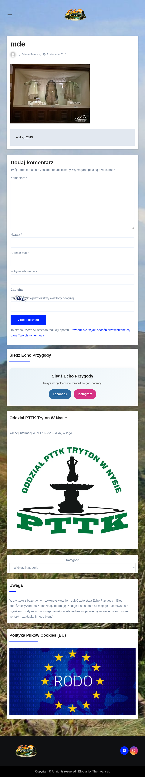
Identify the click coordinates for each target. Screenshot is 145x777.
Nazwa (16, 234)
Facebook (60, 394)
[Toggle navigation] (10, 16)
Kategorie (72, 560)
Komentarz (19, 178)
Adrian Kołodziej (31, 54)
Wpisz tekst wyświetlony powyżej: (52, 298)
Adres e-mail (20, 252)
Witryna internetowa (24, 271)
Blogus (83, 771)
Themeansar (100, 771)
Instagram (85, 394)
